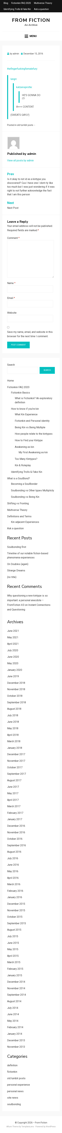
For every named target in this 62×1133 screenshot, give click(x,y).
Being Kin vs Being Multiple (30, 427)
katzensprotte (24, 87)
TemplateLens (27, 1126)
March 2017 (13, 806)
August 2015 (14, 929)
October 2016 (14, 838)
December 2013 (16, 1040)
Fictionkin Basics (20, 392)
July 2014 (12, 1007)
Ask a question (41, 9)
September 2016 (16, 845)
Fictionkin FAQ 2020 (21, 3)
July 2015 (12, 936)
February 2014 (15, 1027)
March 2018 (13, 741)
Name (11, 283)
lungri (13, 79)
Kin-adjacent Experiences (25, 522)
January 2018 (14, 747)
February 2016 (15, 890)
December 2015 (16, 903)
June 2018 (13, 721)
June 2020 (13, 656)
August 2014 (14, 1001)
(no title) (11, 577)
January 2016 (14, 897)
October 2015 (14, 916)
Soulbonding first (16, 546)
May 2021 (12, 637)
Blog (6, 3)
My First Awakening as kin (33, 452)
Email (11, 298)
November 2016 (16, 832)
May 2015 (12, 949)
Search (11, 364)
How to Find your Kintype (29, 440)
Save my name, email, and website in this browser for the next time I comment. (30, 334)
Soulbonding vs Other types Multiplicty (32, 490)
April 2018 (13, 734)
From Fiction (31, 20)
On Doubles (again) (17, 564)
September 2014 (16, 994)
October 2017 (14, 767)
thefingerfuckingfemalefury (22, 68)
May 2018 (12, 728)
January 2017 (14, 819)
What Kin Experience (26, 414)
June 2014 (13, 1014)
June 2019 (13, 676)
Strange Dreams (16, 570)
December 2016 (16, 825)
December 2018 (16, 682)
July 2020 (12, 650)
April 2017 (13, 799)
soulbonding (14, 1104)
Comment (13, 238)
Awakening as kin (24, 446)
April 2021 (13, 643)
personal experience (18, 1084)
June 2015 (13, 942)
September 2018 (16, 702)
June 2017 (13, 786)
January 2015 (14, 975)
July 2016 (12, 858)
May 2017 (12, 793)
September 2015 (16, 923)
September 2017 (16, 773)
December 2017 (16, 754)
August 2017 (14, 780)
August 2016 (14, 851)
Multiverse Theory (43, 3)
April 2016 (13, 877)
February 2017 (15, 812)
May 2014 (12, 1020)
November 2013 (16, 1046)
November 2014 (16, 988)
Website (12, 312)
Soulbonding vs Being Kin (25, 496)
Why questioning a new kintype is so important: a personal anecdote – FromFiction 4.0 (27, 600)
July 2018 (12, 715)
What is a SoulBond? (18, 478)
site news (12, 1097)
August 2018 (14, 708)
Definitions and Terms (19, 516)
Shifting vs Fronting (18, 503)
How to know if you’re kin (25, 408)
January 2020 (14, 669)
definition (12, 1065)
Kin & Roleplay (23, 465)
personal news (15, 1091)
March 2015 (13, 962)
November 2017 (16, 760)
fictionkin (12, 1071)
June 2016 (13, 864)
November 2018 (16, 689)
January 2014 (14, 1033)
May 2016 (12, 871)
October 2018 (14, 695)
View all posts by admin (20, 160)
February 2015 (15, 968)
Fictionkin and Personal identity (32, 420)
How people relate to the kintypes (33, 433)
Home (10, 380)
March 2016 (13, 884)
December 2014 (16, 981)
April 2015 (13, 955)
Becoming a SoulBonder (24, 483)
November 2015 (16, 910)
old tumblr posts (25, 125)
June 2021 (13, 630)
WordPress (51, 1126)
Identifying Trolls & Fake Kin (17, 9)
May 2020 (12, 663)
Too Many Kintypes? (26, 458)
